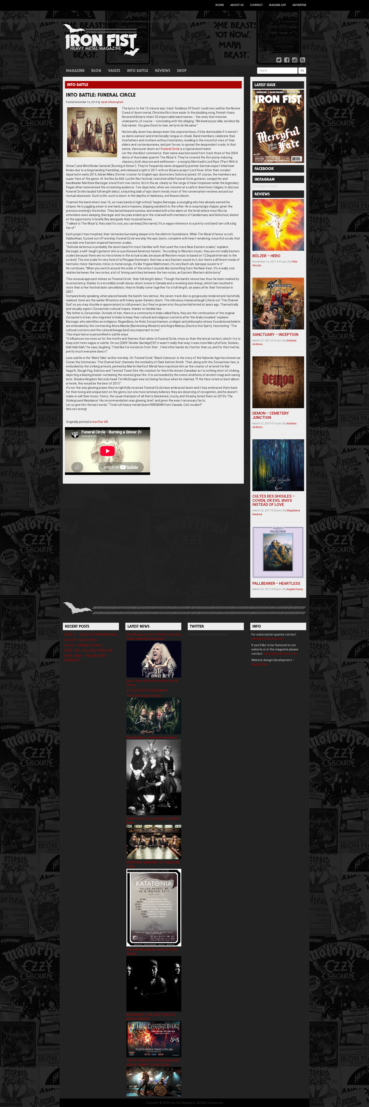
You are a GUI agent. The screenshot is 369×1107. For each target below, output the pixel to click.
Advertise (299, 5)
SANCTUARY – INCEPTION (275, 334)
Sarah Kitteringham (112, 102)
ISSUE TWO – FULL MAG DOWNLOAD (88, 650)
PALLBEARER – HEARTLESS (276, 583)
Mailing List (277, 5)
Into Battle (137, 71)
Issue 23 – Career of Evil (80, 639)
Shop (181, 71)
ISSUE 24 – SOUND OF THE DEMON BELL (91, 634)
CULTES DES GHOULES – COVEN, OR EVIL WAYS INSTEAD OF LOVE (273, 500)
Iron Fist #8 (100, 422)
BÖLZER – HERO (266, 256)
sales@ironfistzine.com (267, 638)
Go (302, 70)
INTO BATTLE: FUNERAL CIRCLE (101, 95)
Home (219, 5)
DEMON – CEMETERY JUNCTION (270, 415)
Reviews (162, 71)
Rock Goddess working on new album (151, 737)
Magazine (75, 71)
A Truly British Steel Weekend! (146, 690)
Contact (256, 5)
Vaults (114, 71)
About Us (237, 5)
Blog (96, 71)
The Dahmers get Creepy (143, 695)
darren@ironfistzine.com (280, 653)
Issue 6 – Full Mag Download (83, 645)
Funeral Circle (170, 149)
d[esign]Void (259, 664)
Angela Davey (295, 589)
